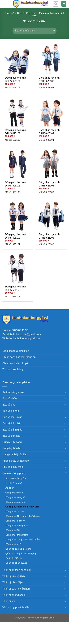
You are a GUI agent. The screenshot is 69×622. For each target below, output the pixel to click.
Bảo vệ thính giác (12, 429)
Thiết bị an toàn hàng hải (16, 570)
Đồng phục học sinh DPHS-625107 (15, 236)
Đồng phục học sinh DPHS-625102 (49, 79)
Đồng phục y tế (13, 544)
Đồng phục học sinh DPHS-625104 (49, 132)
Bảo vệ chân (9, 398)
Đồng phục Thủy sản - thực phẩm (22, 539)
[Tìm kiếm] (55, 4)
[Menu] (4, 4)
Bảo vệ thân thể (11, 423)
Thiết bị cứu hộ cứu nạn (16, 588)
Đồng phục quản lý (15, 520)
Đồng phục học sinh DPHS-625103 (15, 132)
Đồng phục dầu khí (15, 502)
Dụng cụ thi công (12, 442)
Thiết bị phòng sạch (13, 595)
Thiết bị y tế (9, 601)
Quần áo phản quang (16, 563)
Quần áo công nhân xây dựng (20, 553)
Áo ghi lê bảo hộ (13, 483)
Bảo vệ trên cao (11, 435)
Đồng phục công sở (15, 497)
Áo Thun (9, 488)
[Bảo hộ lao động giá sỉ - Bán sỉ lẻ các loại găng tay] (30, 4)
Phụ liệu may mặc (12, 467)
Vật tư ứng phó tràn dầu (16, 607)
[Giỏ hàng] (63, 4)
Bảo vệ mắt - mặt (12, 417)
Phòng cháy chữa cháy (15, 460)
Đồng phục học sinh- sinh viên (22, 506)
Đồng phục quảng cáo (16, 525)
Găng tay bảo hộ (11, 448)
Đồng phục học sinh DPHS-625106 (49, 184)
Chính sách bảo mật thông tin (19, 357)
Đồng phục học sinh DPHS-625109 (15, 288)
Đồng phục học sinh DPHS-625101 (15, 79)
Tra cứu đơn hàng (12, 369)
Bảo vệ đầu (8, 404)
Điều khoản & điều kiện (15, 351)
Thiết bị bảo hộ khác (14, 576)
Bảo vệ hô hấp (10, 411)
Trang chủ (9, 13)
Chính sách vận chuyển (15, 363)
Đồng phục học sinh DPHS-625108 (49, 236)
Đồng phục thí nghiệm (16, 534)
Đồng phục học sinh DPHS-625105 (15, 184)
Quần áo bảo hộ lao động (18, 548)
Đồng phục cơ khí (14, 492)
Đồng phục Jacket (14, 511)
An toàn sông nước (13, 392)
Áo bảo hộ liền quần (15, 478)
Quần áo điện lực (14, 558)
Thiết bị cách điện (12, 582)
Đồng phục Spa (13, 530)
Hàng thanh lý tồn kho (14, 454)
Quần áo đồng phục (26, 13)
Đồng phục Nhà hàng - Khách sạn (22, 516)
